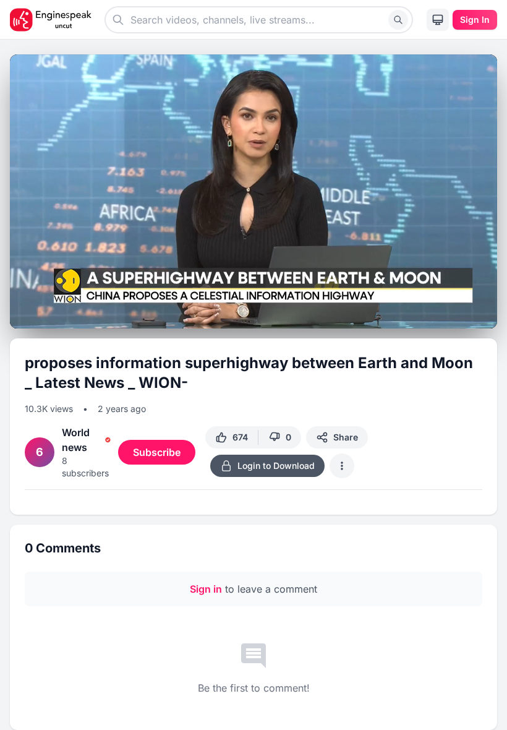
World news (76, 439)
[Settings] (440, 312)
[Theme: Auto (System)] (438, 20)
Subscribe (157, 452)
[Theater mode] (462, 314)
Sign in (206, 589)
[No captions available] (418, 314)
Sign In (475, 19)
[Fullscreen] (484, 314)
